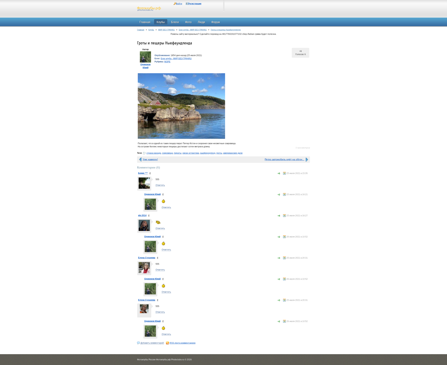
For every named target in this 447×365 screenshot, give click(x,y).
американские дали (233, 153)
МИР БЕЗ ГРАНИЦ (166, 30)
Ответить (160, 185)
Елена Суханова (146, 257)
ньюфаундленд (207, 153)
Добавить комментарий (152, 343)
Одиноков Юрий (152, 194)
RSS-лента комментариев (182, 343)
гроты (219, 153)
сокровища (167, 153)
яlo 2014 (142, 215)
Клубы (151, 30)
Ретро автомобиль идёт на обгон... (284, 159)
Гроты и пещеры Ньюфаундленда (226, 30)
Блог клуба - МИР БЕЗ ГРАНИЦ (193, 30)
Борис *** (143, 173)
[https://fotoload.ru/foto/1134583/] (223, 106)
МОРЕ (167, 61)
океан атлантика (190, 153)
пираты (177, 153)
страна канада (153, 153)
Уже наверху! (150, 159)
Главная (140, 30)
